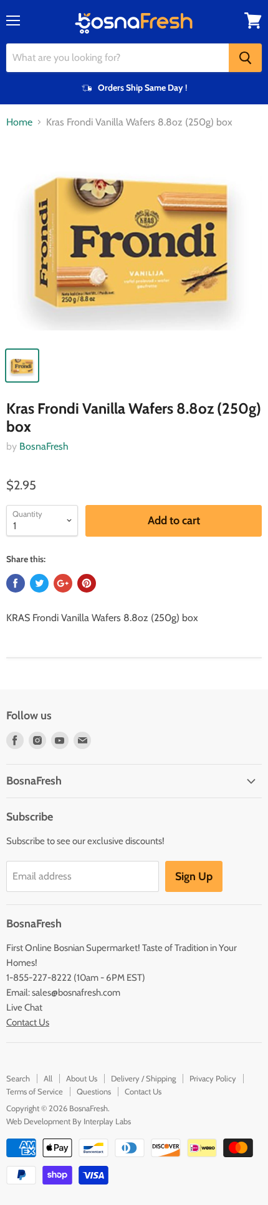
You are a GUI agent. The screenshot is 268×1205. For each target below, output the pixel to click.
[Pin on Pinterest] (86, 583)
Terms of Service (34, 1091)
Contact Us (27, 1022)
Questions (94, 1091)
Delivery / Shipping (143, 1078)
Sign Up (194, 876)
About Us (81, 1078)
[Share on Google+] (63, 583)
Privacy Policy (212, 1078)
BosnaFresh (44, 446)
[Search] (245, 57)
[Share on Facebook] (15, 583)
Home (19, 122)
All (48, 1078)
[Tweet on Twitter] (39, 583)
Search (18, 1078)
